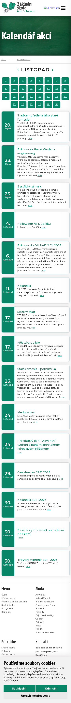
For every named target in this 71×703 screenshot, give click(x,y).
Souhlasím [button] (19, 688)
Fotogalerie (7, 608)
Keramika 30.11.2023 (31, 500)
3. (23, 80)
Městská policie (28, 342)
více (30, 138)
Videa (38, 625)
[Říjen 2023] (18, 70)
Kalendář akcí (23, 59)
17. (6, 96)
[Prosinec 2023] (53, 70)
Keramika (24, 286)
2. (14, 80)
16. (65, 88)
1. (6, 80)
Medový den (26, 412)
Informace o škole (45, 601)
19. (23, 96)
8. (65, 80)
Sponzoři (40, 608)
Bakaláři (40, 622)
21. (40, 96)
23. (56, 96)
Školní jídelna (8, 605)
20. (31, 96)
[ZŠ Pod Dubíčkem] (9, 8)
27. (31, 104)
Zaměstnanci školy (45, 605)
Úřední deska (8, 598)
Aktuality (40, 595)
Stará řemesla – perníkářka (36, 369)
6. (48, 80)
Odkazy (39, 619)
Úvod (3, 59)
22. (48, 96)
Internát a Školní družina (14, 601)
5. (40, 80)
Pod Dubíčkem (26, 8)
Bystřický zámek (29, 186)
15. (57, 88)
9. (6, 88)
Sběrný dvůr (26, 312)
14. (48, 88)
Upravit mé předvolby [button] (35, 695)
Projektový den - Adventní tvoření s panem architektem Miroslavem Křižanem (38, 444)
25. (14, 104)
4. (31, 80)
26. (22, 104)
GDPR (39, 629)
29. (48, 104)
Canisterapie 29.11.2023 (33, 472)
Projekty (40, 612)
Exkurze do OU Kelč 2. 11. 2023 (39, 245)
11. (23, 88)
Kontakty (6, 612)
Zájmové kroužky (45, 615)
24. (65, 96)
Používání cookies (45, 632)
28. (39, 104)
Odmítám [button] (51, 688)
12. (31, 88)
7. (56, 80)
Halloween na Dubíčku (34, 224)
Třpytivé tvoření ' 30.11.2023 (37, 560)
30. (56, 104)
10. (14, 88)
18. (14, 96)
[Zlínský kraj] (52, 8)
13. (40, 88)
